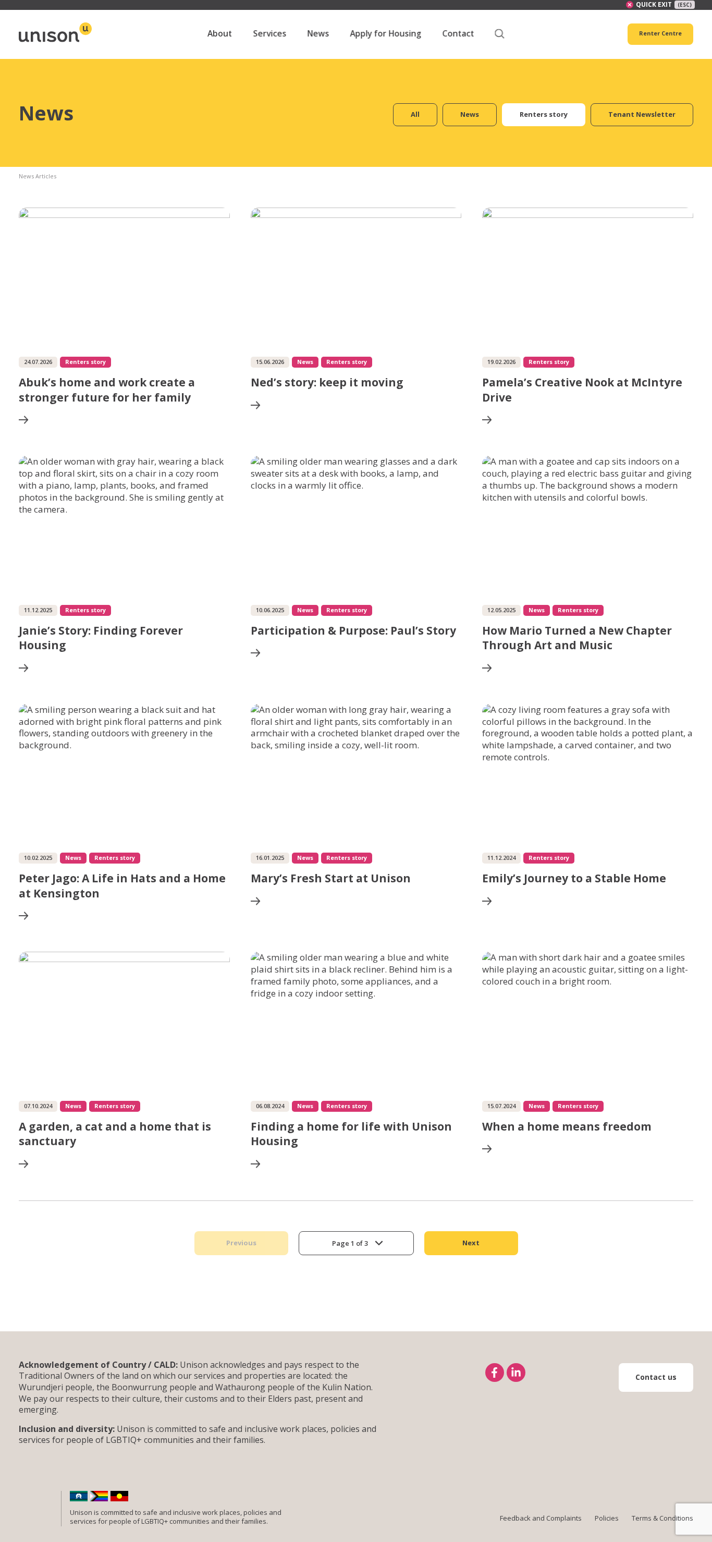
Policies (607, 1518)
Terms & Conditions (662, 1518)
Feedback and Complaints (541, 1518)
